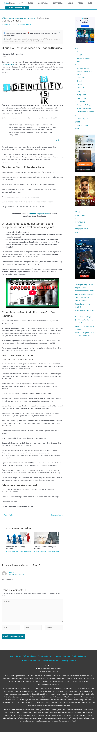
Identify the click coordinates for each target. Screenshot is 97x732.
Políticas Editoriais (29, 656)
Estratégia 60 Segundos (85, 112)
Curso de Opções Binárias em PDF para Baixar (84, 71)
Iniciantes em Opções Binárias (15, 548)
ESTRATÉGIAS (58, 3)
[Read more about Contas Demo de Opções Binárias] (46, 538)
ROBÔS (80, 3)
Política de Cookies (79, 656)
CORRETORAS (43, 3)
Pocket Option (82, 91)
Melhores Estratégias (84, 105)
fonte (58, 140)
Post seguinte (57, 515)
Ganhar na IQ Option (84, 108)
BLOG (90, 3)
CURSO (30, 3)
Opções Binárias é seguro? (84, 294)
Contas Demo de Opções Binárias (45, 548)
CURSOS (78, 219)
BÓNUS (77, 212)
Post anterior (7, 515)
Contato (73, 661)
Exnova (79, 84)
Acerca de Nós (15, 656)
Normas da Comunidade (51, 661)
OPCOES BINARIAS (8, 24)
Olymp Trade (81, 95)
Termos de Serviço (45, 656)
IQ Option (80, 81)
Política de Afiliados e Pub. (31, 661)
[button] (17, 7)
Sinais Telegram (82, 118)
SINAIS (70, 3)
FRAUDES (78, 225)
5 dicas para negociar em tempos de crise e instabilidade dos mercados (84, 288)
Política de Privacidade (62, 656)
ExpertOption (81, 98)
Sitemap (65, 661)
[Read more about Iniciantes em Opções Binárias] (18, 538)
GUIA (21, 3)
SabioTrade (81, 88)
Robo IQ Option (82, 125)
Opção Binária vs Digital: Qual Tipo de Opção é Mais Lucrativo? (84, 320)
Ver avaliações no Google (48, 671)
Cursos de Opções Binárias (39, 214)
